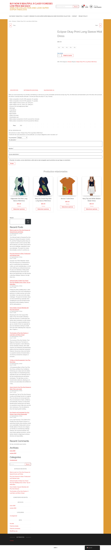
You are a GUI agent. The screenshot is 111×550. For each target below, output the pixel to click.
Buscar (76, 6)
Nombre (11, 148)
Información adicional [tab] (31, 90)
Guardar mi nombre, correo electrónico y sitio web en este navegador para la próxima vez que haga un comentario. (40, 160)
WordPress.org (13, 531)
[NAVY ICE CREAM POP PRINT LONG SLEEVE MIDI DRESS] (10, 25)
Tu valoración (13, 140)
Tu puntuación (13, 137)
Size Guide (60, 53)
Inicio (10, 21)
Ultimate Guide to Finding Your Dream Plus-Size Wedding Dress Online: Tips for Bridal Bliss (20, 282)
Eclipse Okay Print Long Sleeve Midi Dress (86, 61)
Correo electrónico (14, 154)
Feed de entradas (14, 526)
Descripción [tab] (14, 90)
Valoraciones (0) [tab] (49, 90)
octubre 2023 (13, 453)
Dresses (14, 21)
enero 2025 (12, 450)
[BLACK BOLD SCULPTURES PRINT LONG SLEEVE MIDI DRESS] (100, 25)
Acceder (12, 523)
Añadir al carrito (67, 55)
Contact (12, 540)
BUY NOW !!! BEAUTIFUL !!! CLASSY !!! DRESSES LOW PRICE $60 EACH (31, 4)
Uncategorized (13, 460)
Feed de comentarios (15, 528)
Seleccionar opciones (19, 209)
